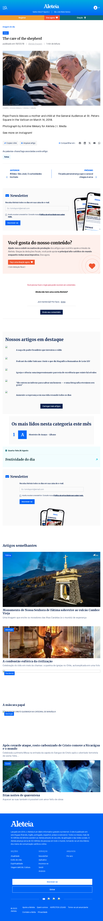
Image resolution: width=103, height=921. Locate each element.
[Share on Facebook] (80, 143)
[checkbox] (6, 215)
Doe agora (50, 17)
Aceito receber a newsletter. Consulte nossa (36, 215)
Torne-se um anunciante (78, 907)
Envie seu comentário (51, 312)
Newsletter (43, 856)
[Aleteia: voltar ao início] (51, 6)
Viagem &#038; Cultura (20, 867)
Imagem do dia (9, 26)
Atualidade (15, 856)
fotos (6, 157)
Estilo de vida (16, 860)
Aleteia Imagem (35, 43)
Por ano (70, 856)
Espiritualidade (17, 863)
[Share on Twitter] (90, 143)
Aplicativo (43, 860)
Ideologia (9, 630)
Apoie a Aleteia (28, 907)
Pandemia (9, 673)
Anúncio (42, 871)
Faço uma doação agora (20, 262)
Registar (22, 17)
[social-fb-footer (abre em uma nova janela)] (49, 899)
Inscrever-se (13, 223)
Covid (7, 763)
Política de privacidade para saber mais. (69, 495)
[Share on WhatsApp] (99, 143)
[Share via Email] (94, 143)
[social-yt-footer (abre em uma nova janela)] (44, 899)
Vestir (41, 867)
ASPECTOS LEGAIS (58, 907)
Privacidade (42, 912)
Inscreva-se (43, 863)
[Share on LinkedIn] (85, 143)
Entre (63, 302)
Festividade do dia (20, 459)
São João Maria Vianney (62, 12)
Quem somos (42, 907)
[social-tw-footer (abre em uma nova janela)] (54, 899)
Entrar (52, 889)
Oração (80, 17)
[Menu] (16, 7)
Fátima (8, 555)
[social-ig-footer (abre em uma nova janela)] (59, 899)
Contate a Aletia (29, 912)
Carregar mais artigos (51, 406)
